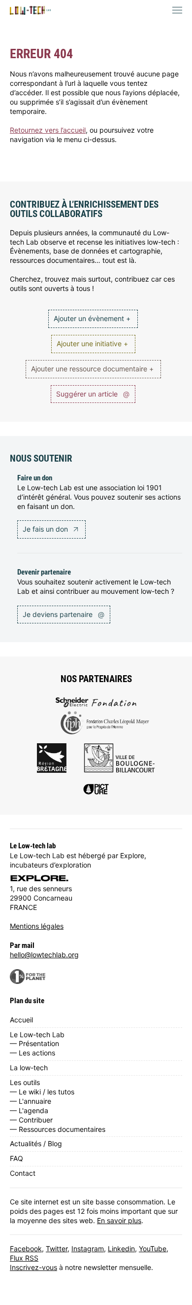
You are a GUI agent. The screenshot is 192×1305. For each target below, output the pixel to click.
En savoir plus (119, 1220)
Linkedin (121, 1248)
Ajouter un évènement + (92, 318)
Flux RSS (24, 1258)
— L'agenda (29, 1110)
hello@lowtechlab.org (44, 954)
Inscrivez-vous (33, 1267)
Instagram (87, 1248)
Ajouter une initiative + (92, 343)
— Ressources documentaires (57, 1129)
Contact (22, 1173)
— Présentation (34, 1043)
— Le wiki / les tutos (42, 1092)
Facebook (26, 1248)
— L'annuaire (30, 1101)
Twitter (56, 1248)
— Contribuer (31, 1120)
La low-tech (29, 1067)
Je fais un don (46, 529)
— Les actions (32, 1053)
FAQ (16, 1158)
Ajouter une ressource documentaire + (92, 368)
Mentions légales (37, 926)
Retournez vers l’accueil (48, 130)
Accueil (21, 1019)
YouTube (152, 1248)
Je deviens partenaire (63, 614)
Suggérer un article (92, 394)
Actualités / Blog (36, 1143)
